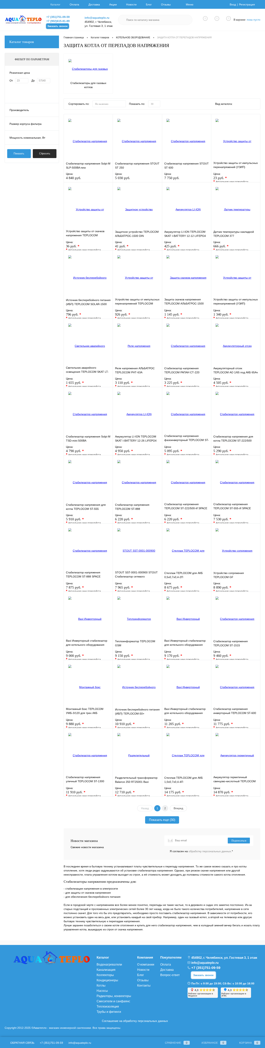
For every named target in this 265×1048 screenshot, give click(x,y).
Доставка (94, 4)
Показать (19, 153)
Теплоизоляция (108, 1006)
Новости (131, 4)
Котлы (101, 985)
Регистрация (247, 4)
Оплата (74, 4)
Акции (113, 4)
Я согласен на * (201, 851)
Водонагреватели (109, 964)
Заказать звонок (57, 26)
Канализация (106, 969)
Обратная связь (22, 1042)
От (11, 80)
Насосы (102, 990)
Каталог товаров (21, 42)
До (33, 80)
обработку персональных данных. (210, 851)
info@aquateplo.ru (97, 17)
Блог (149, 4)
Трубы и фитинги (109, 1011)
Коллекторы (105, 975)
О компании (145, 964)
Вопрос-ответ (170, 975)
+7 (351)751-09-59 (58, 16)
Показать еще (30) (162, 819)
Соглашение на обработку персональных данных (135, 1021)
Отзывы (166, 4)
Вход (233, 4)
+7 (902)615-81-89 (58, 21)
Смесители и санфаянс (113, 1001)
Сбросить (44, 153)
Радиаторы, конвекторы (114, 996)
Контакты (144, 985)
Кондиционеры (107, 980)
